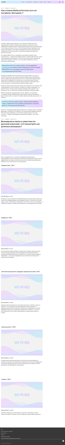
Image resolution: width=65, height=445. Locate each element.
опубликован (6, 67)
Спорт (49, 2)
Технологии (29, 2)
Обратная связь (4, 433)
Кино (23, 2)
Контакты (2, 434)
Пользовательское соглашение (7, 431)
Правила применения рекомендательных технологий (10, 438)
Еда (45, 2)
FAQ (1, 429)
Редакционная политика (5, 436)
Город (41, 2)
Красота (36, 2)
